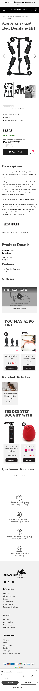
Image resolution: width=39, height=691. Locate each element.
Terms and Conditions (10, 607)
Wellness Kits (7, 18)
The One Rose (29, 446)
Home (3, 16)
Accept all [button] (10, 682)
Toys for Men (7, 645)
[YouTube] (5, 581)
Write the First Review (17, 109)
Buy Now (11, 368)
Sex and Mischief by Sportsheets (17, 232)
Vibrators (6, 640)
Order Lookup (8, 622)
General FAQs (8, 602)
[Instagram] (12, 581)
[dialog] (19, 680)
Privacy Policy (8, 604)
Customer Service (9, 625)
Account (6, 619)
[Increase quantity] (11, 146)
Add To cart (17, 152)
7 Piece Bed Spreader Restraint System (29, 358)
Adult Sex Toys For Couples (22, 16)
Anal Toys (6, 651)
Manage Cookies (9, 627)
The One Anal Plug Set (11, 357)
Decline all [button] (28, 682)
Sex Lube (6, 648)
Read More (10, 402)
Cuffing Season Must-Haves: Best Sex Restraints (10, 395)
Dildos (5, 642)
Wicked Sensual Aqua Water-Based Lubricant (11, 448)
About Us (6, 593)
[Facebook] (9, 581)
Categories (10, 16)
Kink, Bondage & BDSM (11, 653)
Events (5, 599)
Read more (7, 679)
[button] (7, 9)
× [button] (37, 671)
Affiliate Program (9, 596)
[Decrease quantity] (4, 146)
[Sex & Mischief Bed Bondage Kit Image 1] (19, 56)
